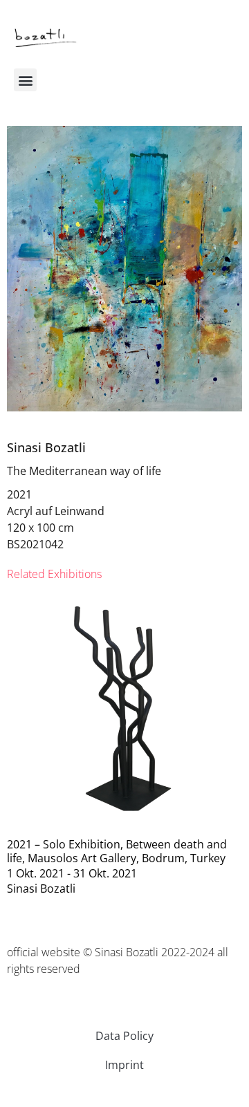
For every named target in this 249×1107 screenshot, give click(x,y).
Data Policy (124, 1035)
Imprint (124, 1064)
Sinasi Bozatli (46, 447)
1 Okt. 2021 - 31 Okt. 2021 (72, 873)
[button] (25, 79)
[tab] (54, 574)
